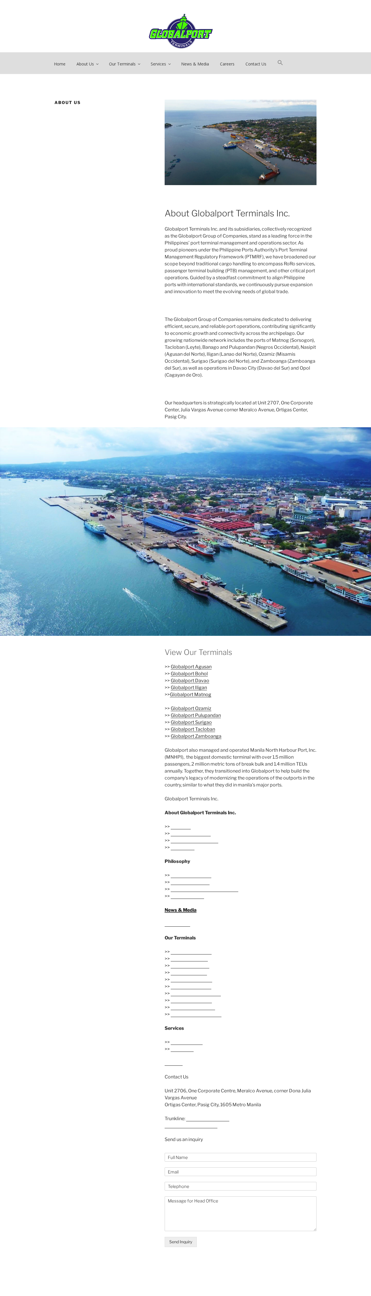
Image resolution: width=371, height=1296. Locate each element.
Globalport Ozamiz (191, 708)
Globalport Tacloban (193, 729)
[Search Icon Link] (280, 63)
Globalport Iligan (189, 687)
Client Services (187, 1042)
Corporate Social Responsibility (204, 889)
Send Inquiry (180, 1241)
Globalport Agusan (191, 666)
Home (60, 64)
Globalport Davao (190, 680)
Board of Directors (191, 833)
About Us (181, 826)
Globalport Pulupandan (196, 715)
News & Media (195, 64)
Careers (227, 64)
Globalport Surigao (191, 722)
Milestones (182, 847)
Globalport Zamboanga (196, 736)
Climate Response (190, 882)
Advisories (182, 1049)
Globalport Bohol (189, 673)
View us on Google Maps (191, 1125)
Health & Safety (187, 896)
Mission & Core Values (194, 840)
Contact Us (255, 64)
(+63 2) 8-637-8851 (207, 1118)
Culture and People (191, 875)
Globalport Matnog (190, 694)
